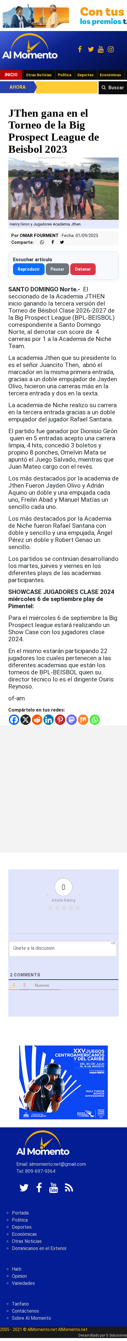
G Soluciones (116, 1335)
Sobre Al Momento (31, 1318)
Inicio (11, 74)
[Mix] (83, 720)
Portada (20, 1213)
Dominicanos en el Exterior (39, 1248)
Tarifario (20, 1304)
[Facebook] (14, 720)
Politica (20, 1220)
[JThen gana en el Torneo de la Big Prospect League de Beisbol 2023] (63, 188)
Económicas (110, 75)
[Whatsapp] (94, 720)
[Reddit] (37, 720)
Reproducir (29, 269)
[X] (25, 720)
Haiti (16, 1269)
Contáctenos (25, 1311)
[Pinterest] (60, 720)
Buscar (116, 87)
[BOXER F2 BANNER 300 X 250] (63, 1082)
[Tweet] (59, 242)
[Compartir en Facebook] (49, 242)
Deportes (85, 75)
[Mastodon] (71, 720)
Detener (83, 269)
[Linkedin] (48, 720)
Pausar (57, 269)
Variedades (23, 1283)
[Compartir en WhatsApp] (39, 242)
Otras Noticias (39, 75)
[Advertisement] (63, 789)
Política (64, 75)
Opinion (19, 1276)
